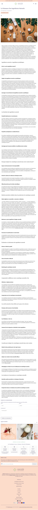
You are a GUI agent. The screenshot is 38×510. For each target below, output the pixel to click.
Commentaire (3, 408)
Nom (2, 403)
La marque (19, 490)
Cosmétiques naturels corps (19, 481)
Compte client (19, 494)
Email (20, 403)
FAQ (19, 495)
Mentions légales (19, 497)
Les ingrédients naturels (4, 12)
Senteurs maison (19, 486)
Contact (19, 492)
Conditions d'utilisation (19, 498)
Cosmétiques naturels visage (19, 483)
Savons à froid (19, 484)
